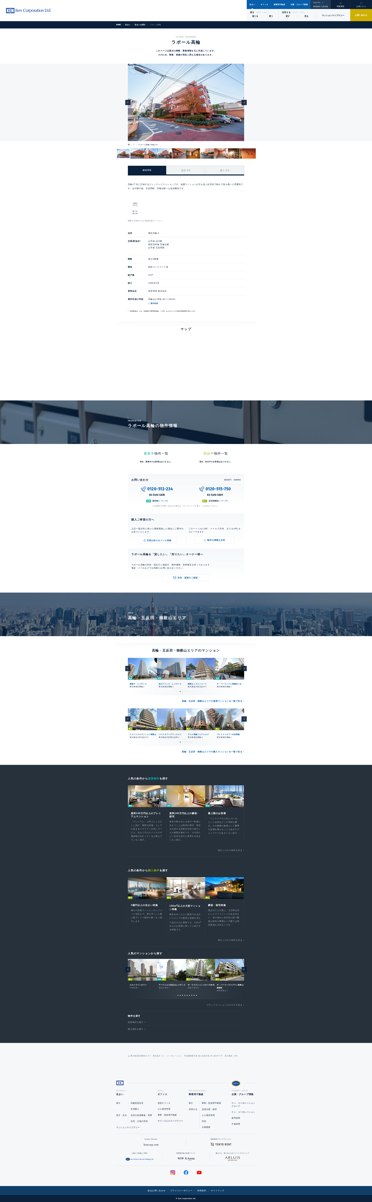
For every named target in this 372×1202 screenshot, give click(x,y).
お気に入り (361, 6)
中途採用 (236, 1124)
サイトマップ (217, 1190)
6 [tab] (191, 691)
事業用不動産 (279, 4)
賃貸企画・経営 (209, 1109)
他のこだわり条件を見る (230, 850)
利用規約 (201, 1190)
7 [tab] (189, 995)
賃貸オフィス (164, 1103)
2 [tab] (182, 691)
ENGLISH (316, 3)
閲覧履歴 (341, 6)
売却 (204, 1121)
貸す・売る (121, 1115)
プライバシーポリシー (181, 1190)
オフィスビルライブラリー (170, 1121)
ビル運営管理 (164, 1109)
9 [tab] (194, 995)
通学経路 (154, 303)
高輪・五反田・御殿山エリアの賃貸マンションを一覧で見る (212, 701)
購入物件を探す (136, 1029)
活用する (286, 12)
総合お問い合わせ (157, 1190)
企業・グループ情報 (299, 4)
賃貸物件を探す (136, 1022)
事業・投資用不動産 (167, 1115)
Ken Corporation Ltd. (28, 10)
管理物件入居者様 (320, 7)
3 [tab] (184, 691)
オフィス (264, 4)
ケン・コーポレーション (243, 1112)
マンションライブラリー (333, 15)
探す (252, 12)
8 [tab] (191, 995)
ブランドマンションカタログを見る (224, 1005)
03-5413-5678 (157, 495)
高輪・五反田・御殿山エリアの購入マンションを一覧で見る (212, 751)
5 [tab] (189, 691)
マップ (164, 501)
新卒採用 (236, 1118)
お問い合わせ (361, 15)
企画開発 (206, 1127)
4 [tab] (187, 691)
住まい (252, 4)
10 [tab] (196, 995)
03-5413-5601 (215, 495)
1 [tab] (180, 691)
